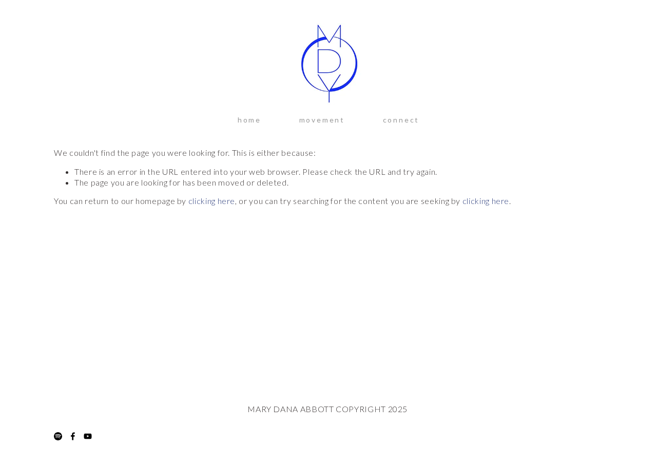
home (249, 119)
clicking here (211, 201)
